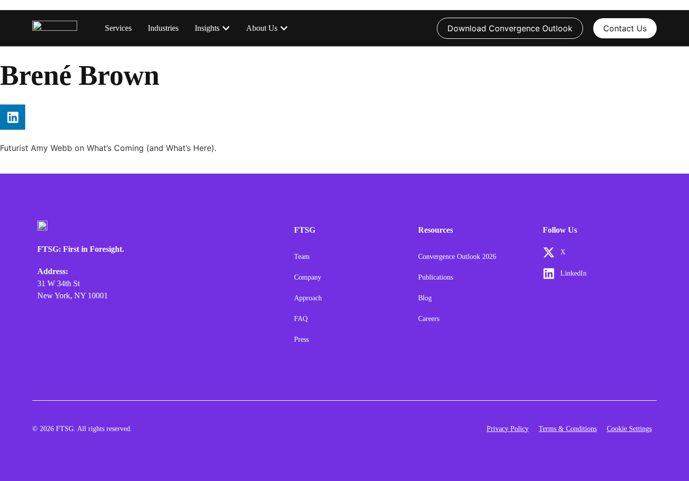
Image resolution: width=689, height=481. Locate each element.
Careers (428, 319)
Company (307, 277)
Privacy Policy (508, 429)
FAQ (301, 319)
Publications (435, 277)
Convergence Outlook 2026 (457, 256)
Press (301, 339)
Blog (425, 298)
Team (302, 256)
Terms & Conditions (568, 429)
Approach (308, 298)
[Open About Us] (284, 28)
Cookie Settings (629, 429)
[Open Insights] (226, 28)
